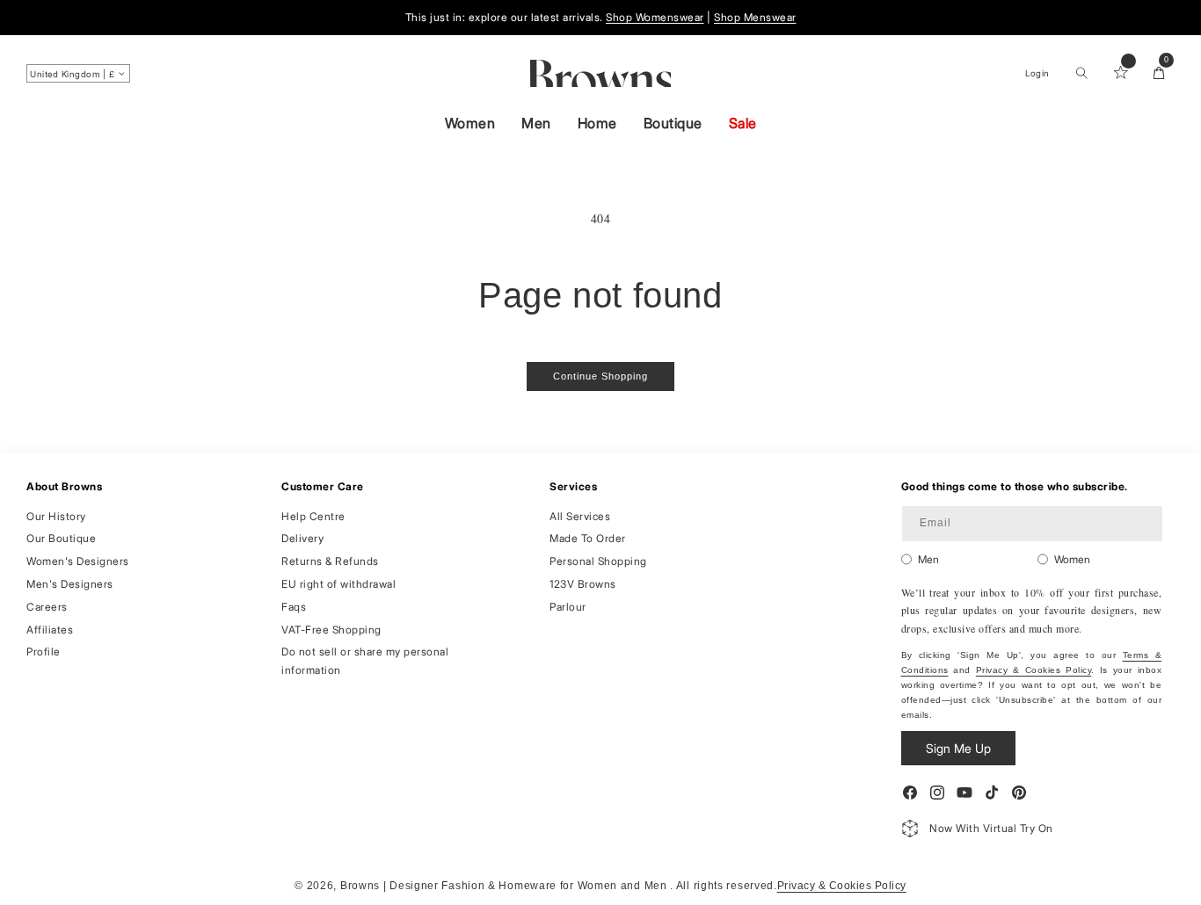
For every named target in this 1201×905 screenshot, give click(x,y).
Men (536, 123)
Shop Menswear (755, 17)
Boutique (673, 123)
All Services (580, 515)
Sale (743, 123)
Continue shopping (600, 376)
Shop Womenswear (655, 17)
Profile (43, 651)
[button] (1081, 73)
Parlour (568, 605)
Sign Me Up (958, 748)
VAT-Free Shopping (331, 628)
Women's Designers (77, 561)
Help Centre (313, 515)
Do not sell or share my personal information (364, 660)
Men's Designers (69, 583)
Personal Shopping (598, 561)
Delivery (302, 538)
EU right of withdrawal (338, 583)
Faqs (293, 605)
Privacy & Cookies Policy (1033, 670)
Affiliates (49, 628)
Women (470, 123)
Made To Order (588, 538)
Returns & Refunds (330, 561)
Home (597, 123)
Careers (47, 605)
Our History (56, 515)
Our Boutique (61, 538)
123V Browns (583, 583)
